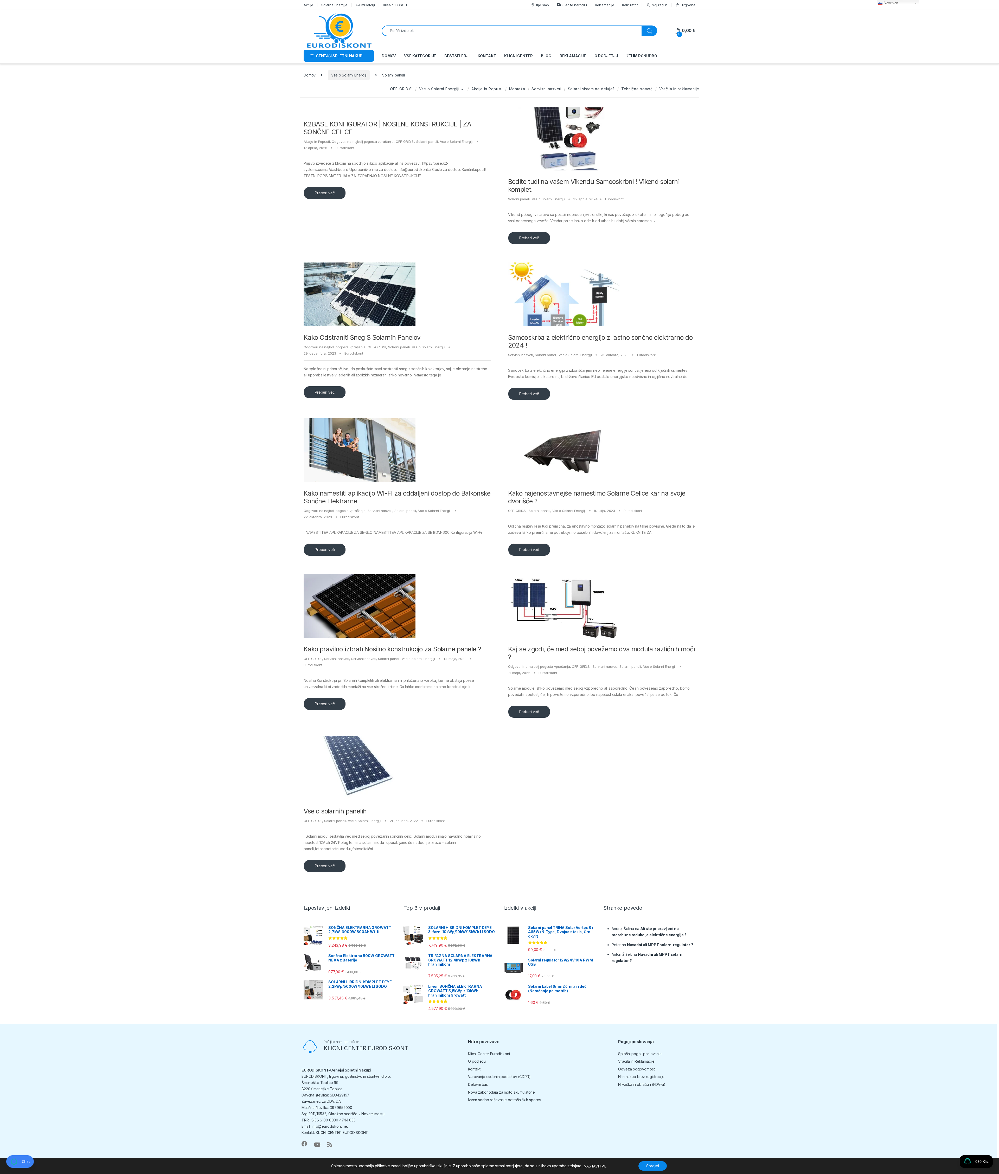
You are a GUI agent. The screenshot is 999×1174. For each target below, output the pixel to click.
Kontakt (474, 1069)
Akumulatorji (365, 5)
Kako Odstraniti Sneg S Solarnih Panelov (362, 337)
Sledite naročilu (574, 5)
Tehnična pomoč (637, 89)
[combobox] (512, 30)
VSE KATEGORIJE (420, 56)
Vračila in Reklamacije (636, 1061)
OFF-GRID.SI (401, 89)
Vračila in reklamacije (679, 89)
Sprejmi (652, 1166)
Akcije (308, 5)
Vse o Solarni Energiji (349, 75)
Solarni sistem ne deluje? (591, 89)
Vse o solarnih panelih (335, 811)
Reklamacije (604, 5)
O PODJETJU (606, 56)
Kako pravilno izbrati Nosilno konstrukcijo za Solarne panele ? (392, 649)
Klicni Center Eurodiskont (489, 1053)
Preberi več (325, 193)
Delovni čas (478, 1084)
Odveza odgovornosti (636, 1069)
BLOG (546, 56)
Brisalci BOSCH (395, 5)
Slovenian (890, 3)
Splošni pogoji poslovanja (640, 1053)
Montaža (517, 89)
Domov (310, 75)
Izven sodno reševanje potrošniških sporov (504, 1100)
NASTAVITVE (595, 1166)
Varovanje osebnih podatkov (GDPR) (499, 1076)
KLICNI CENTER (518, 56)
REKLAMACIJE (573, 56)
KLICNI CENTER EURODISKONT (366, 1048)
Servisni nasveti (546, 89)
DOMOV (389, 56)
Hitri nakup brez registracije (641, 1076)
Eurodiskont (345, 148)
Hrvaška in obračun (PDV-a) (641, 1084)
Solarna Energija (334, 5)
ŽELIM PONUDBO (641, 56)
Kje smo (542, 5)
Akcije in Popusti (487, 89)
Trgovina (688, 5)
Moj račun (660, 5)
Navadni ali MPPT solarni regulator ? (660, 944)
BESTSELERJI (456, 56)
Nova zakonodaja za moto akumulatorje (501, 1092)
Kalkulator (630, 5)
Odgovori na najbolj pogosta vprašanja (363, 141)
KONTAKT (487, 56)
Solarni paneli (427, 141)
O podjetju (477, 1061)
